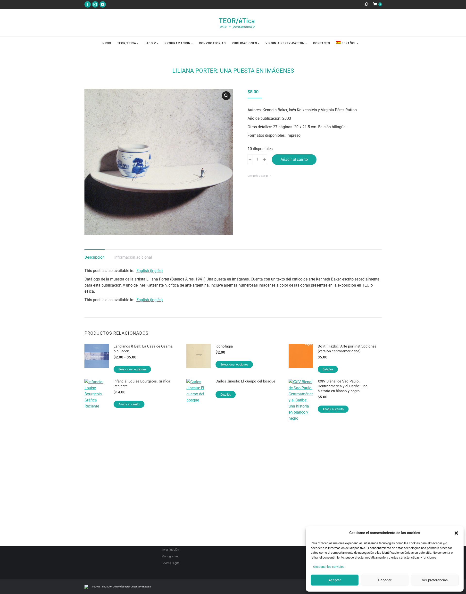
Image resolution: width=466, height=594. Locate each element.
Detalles (328, 369)
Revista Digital (171, 563)
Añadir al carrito (294, 159)
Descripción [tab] (94, 257)
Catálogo (263, 175)
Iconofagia (224, 346)
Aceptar (334, 580)
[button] (456, 533)
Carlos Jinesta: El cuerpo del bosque (245, 381)
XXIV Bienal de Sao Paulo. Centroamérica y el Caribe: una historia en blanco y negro (342, 386)
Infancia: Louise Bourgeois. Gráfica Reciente (142, 383)
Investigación (170, 549)
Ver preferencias (435, 580)
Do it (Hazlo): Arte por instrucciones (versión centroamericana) (347, 348)
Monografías (170, 556)
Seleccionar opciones (132, 369)
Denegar (384, 580)
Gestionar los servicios (328, 567)
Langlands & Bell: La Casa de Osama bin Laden (143, 348)
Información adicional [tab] (133, 257)
